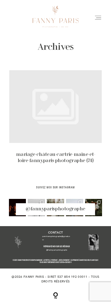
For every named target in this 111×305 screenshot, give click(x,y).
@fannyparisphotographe (55, 209)
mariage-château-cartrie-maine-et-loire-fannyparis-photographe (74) (55, 120)
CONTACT (55, 232)
